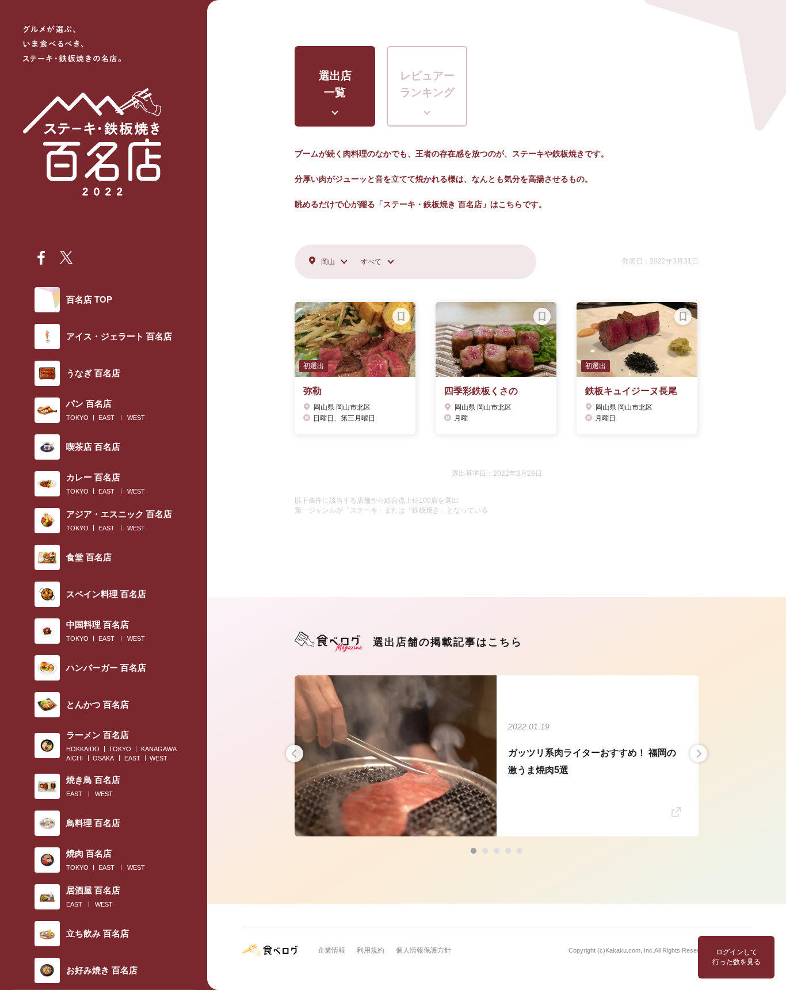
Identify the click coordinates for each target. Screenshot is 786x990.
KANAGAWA (159, 749)
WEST (136, 417)
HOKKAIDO (83, 749)
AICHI (74, 758)
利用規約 (370, 950)
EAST (106, 417)
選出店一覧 (335, 84)
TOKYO (77, 417)
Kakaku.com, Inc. (629, 950)
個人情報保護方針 (423, 950)
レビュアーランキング (427, 84)
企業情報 (331, 950)
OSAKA (103, 758)
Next (698, 753)
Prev (294, 753)
